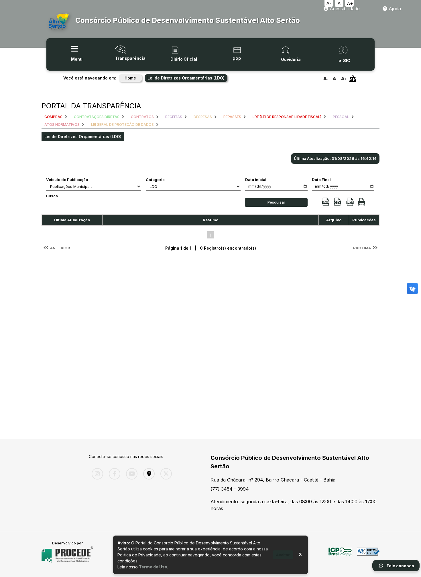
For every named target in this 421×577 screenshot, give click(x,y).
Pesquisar (276, 202)
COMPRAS (53, 117)
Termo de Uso (153, 566)
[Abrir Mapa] (147, 473)
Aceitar (283, 554)
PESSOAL (341, 117)
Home (130, 77)
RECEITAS (173, 117)
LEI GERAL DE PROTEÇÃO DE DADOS (122, 124)
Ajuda (394, 8)
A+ (350, 3)
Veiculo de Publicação (67, 179)
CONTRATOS (142, 117)
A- (328, 3)
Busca (52, 196)
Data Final (321, 179)
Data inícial (255, 179)
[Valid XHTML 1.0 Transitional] (368, 555)
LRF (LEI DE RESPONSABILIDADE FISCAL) (287, 117)
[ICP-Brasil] (340, 555)
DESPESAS (203, 117)
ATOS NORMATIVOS (62, 124)
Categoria (155, 179)
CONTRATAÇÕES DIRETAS (96, 117)
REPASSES (232, 117)
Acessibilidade (344, 8)
